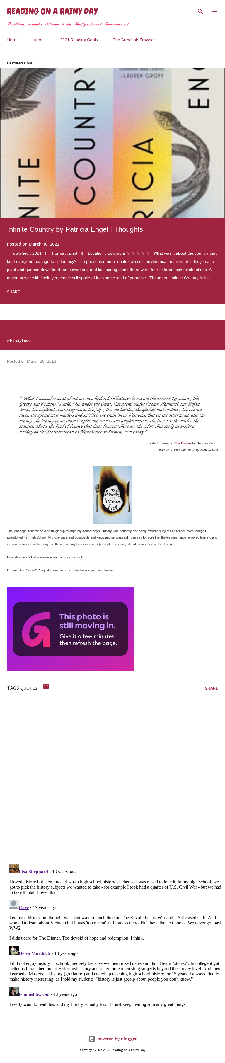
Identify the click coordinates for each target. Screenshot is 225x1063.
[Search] (200, 10)
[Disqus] (116, 783)
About (39, 39)
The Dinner (182, 443)
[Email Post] (46, 688)
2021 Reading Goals (79, 39)
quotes (29, 688)
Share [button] (13, 291)
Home (13, 39)
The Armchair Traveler (134, 39)
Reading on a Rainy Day (52, 11)
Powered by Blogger (116, 1039)
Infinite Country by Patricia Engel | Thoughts (75, 229)
